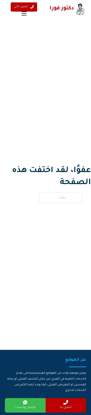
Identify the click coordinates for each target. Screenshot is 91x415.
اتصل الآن (21, 6)
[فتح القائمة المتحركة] (24, 13)
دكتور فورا (62, 9)
